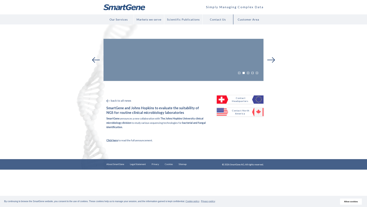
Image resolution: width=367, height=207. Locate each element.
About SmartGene (115, 164)
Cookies (169, 164)
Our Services (119, 19)
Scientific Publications (183, 19)
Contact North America (240, 112)
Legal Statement (138, 164)
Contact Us (218, 19)
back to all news (121, 100)
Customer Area (248, 19)
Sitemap (183, 164)
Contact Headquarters (240, 99)
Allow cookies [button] (351, 201)
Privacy (155, 164)
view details (243, 48)
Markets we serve (148, 19)
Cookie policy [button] (192, 201)
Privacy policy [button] (208, 201)
